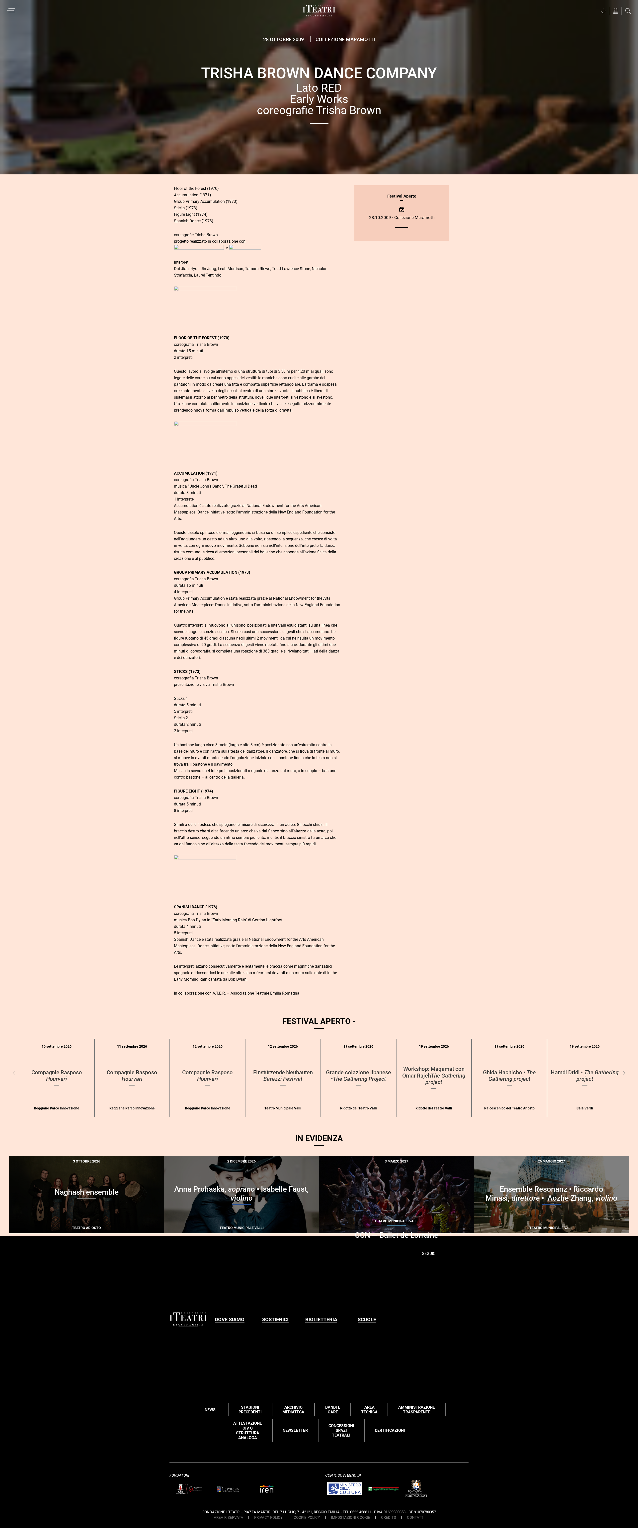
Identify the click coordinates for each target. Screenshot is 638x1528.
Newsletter (295, 1430)
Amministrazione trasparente (416, 1409)
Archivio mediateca (293, 1409)
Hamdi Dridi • (585, 1075)
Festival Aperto (401, 196)
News (210, 1409)
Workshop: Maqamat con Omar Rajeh (433, 1075)
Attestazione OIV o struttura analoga (247, 1430)
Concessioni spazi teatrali (341, 1430)
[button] (624, 1073)
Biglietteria (321, 1319)
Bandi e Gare (332, 1409)
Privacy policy (268, 1517)
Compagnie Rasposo (56, 1075)
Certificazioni (390, 1430)
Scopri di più (104, 1227)
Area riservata (228, 1517)
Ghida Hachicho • (509, 1075)
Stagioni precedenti (250, 1409)
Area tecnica (369, 1409)
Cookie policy (307, 1517)
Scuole (367, 1319)
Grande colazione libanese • (358, 1075)
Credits (388, 1517)
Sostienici (275, 1319)
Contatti (415, 1517)
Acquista (68, 1226)
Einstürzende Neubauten (283, 1075)
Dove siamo (229, 1319)
